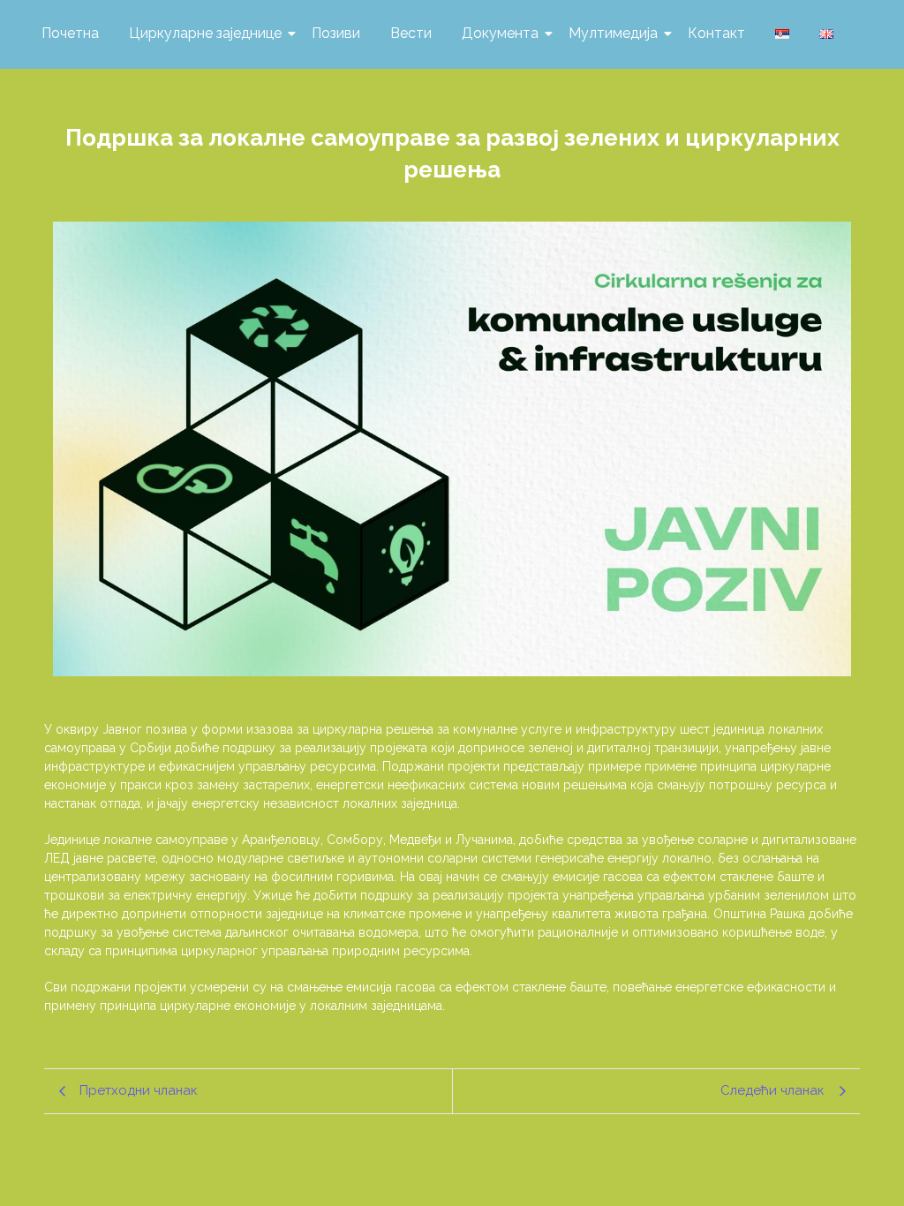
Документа (500, 33)
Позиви (336, 33)
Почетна (70, 33)
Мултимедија (613, 33)
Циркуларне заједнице (205, 33)
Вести (411, 33)
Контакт (716, 33)
